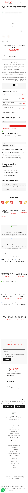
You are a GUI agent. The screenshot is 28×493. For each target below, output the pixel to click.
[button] (26, 2)
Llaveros (19, 6)
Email (8, 386)
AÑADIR (18, 126)
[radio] (14, 85)
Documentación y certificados (17, 143)
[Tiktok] (16, 393)
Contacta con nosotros (8, 152)
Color (7, 84)
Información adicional (8, 145)
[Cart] (23, 2)
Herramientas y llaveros (10, 6)
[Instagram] (12, 393)
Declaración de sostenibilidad (10, 170)
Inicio (3, 6)
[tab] (5, 143)
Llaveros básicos (13, 56)
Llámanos (9, 380)
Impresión (5, 143)
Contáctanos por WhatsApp (14, 373)
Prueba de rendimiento (9, 175)
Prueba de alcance (8, 174)
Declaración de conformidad (10, 172)
